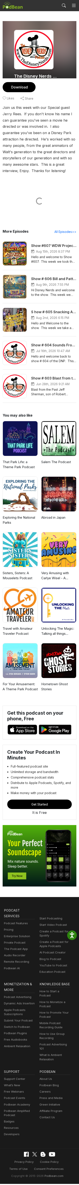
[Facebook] (26, 1154)
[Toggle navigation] (73, 5)
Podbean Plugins (15, 1033)
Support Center (14, 1079)
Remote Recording (16, 961)
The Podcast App (16, 949)
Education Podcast (52, 971)
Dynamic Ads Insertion (19, 1003)
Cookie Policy (49, 1161)
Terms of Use (18, 1169)
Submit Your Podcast (18, 1020)
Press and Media (51, 1098)
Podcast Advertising (17, 997)
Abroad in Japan (53, 517)
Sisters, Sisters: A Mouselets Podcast (17, 575)
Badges (9, 1121)
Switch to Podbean (17, 1027)
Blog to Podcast (50, 959)
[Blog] (43, 1154)
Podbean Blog (49, 1085)
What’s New (12, 1085)
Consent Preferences (49, 1169)
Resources (11, 1127)
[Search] (63, 5)
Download (19, 87)
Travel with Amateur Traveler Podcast (17, 631)
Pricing (8, 929)
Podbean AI (12, 968)
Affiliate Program (51, 1111)
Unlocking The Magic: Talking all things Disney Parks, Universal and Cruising (57, 631)
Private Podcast (14, 942)
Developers (12, 1134)
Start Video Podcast (53, 924)
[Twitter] (34, 1154)
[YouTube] (52, 1154)
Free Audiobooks (15, 1039)
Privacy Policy (24, 1161)
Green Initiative (50, 1104)
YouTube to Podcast (53, 965)
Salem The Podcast (56, 462)
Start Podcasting (51, 918)
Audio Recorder (14, 955)
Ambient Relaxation (17, 1046)
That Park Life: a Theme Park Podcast (19, 464)
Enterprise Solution (17, 936)
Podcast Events (14, 1098)
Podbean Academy (17, 1104)
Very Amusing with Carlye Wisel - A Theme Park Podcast (57, 576)
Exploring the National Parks (19, 520)
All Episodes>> (65, 232)
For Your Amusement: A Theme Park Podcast (20, 686)
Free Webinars (14, 1091)
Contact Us (47, 1117)
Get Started (39, 804)
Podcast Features (16, 923)
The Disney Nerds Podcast (35, 76)
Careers (45, 1091)
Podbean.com (54, 1176)
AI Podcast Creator (53, 952)
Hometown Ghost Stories (54, 686)
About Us (46, 1079)
